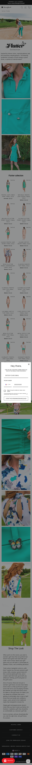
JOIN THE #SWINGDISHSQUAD (16, 399)
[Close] (29, 364)
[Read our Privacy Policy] (27, 394)
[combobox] (8, 384)
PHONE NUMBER (8, 380)
